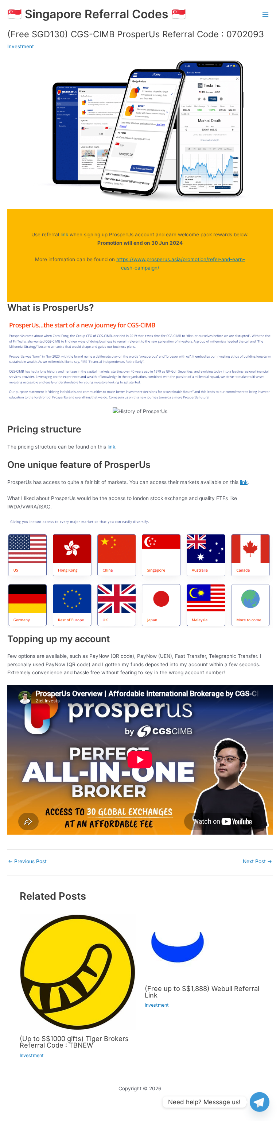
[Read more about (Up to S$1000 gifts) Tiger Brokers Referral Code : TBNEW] (77, 972)
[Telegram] (259, 1102)
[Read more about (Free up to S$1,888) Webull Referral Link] (177, 947)
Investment (20, 46)
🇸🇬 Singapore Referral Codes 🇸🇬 (96, 14)
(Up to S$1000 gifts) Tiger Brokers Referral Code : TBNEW (74, 1041)
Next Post (257, 861)
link (64, 234)
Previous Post (27, 861)
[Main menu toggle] (265, 14)
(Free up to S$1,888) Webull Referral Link (202, 991)
